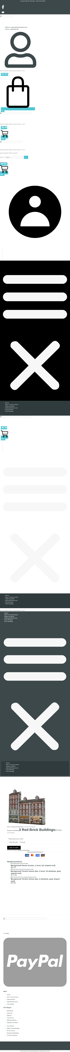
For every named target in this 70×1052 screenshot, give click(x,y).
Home (5, 249)
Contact (2, 1049)
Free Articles (8, 256)
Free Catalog (8, 258)
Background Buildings (17, 826)
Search (2, 157)
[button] (35, 331)
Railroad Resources (10, 254)
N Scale (22, 842)
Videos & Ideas (8, 253)
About (2, 1042)
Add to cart (14, 847)
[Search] (26, 157)
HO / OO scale (14, 842)
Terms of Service (5, 1045)
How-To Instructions (10, 251)
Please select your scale (15, 839)
